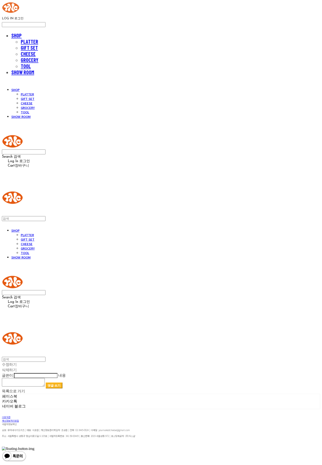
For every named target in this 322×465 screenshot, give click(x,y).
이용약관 (6, 417)
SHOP (16, 35)
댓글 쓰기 (54, 385)
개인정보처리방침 (10, 420)
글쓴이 (7, 375)
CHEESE (28, 54)
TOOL (26, 66)
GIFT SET (29, 48)
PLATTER (29, 41)
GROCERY (29, 60)
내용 (62, 375)
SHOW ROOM (22, 72)
